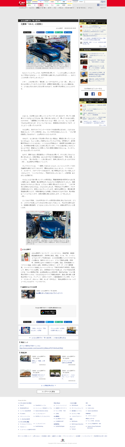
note (60, 32)
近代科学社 (56, 424)
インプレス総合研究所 (25, 410)
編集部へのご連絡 (56, 436)
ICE (87, 403)
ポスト (28, 32)
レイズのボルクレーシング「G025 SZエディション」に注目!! (97, 55)
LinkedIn (69, 32)
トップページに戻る (48, 391)
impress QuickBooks (93, 410)
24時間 (89, 23)
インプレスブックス (40, 423)
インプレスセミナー (40, 413)
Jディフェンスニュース (77, 408)
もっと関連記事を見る (47, 385)
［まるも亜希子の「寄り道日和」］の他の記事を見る (48, 338)
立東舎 (57, 413)
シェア (41, 32)
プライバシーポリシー (68, 436)
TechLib (74, 429)
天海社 (89, 405)
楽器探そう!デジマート (61, 408)
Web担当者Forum (24, 408)
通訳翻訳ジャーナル (77, 410)
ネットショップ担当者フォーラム (44, 408)
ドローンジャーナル (25, 416)
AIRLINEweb (75, 405)
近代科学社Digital (60, 426)
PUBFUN (88, 413)
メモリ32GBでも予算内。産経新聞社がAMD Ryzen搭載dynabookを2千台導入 (97, 74)
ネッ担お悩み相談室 (25, 419)
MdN (71, 419)
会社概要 (78, 436)
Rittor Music (57, 403)
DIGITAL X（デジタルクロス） (43, 416)
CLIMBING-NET (60, 421)
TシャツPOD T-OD (61, 410)
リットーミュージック (61, 405)
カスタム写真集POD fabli (94, 423)
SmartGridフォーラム (41, 405)
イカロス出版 (73, 403)
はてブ (50, 32)
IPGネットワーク (90, 418)
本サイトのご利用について (24, 436)
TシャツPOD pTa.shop (94, 421)
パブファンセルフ (92, 416)
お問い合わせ (36, 436)
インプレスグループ (87, 436)
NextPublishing (39, 426)
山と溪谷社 (56, 416)
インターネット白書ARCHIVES (28, 429)
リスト (33, 32)
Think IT (22, 405)
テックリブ (72, 426)
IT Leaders (22, 413)
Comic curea (91, 408)
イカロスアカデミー (77, 416)
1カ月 (103, 23)
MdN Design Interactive (77, 424)
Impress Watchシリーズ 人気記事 (94, 100)
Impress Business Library (42, 410)
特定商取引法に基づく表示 (100, 436)
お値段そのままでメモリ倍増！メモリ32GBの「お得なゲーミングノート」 (97, 67)
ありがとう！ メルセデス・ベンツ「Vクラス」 (68, 376)
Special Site (87, 49)
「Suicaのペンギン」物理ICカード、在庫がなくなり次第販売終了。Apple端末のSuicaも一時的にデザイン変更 (94, 123)
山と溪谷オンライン (61, 418)
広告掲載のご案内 (46, 436)
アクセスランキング (89, 21)
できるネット (23, 426)
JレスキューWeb (76, 413)
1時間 (82, 23)
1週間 (96, 23)
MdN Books (74, 421)
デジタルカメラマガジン (26, 424)
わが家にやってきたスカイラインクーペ (49, 293)
